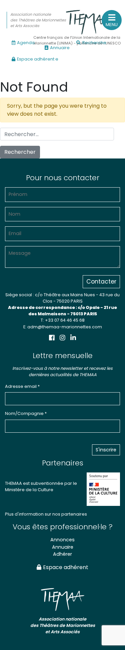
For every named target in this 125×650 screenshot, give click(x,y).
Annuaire (60, 47)
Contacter (101, 282)
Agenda (26, 42)
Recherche (94, 42)
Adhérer (62, 554)
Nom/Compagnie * (26, 413)
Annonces (62, 539)
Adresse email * (22, 386)
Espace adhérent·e (37, 59)
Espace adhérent (65, 567)
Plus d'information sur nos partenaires (46, 514)
